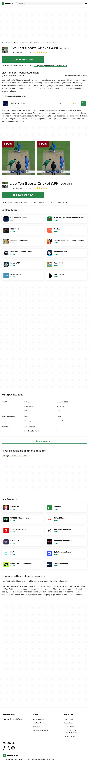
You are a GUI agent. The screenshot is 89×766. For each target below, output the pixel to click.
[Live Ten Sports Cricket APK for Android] (5, 50)
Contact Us (37, 727)
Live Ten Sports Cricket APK (41, 48)
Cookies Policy (69, 727)
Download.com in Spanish (41, 731)
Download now (24, 59)
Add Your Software (39, 723)
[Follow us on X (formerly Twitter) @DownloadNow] (8, 748)
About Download (38, 719)
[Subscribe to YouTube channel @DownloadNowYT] (13, 748)
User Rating (32, 52)
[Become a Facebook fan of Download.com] (4, 748)
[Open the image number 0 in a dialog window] (18, 158)
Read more (84, 75)
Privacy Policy (68, 719)
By (16, 52)
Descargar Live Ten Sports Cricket (14, 456)
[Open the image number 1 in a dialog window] (53, 158)
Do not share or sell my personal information (72, 731)
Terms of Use (68, 723)
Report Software (46, 441)
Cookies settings (69, 737)
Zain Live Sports (39, 576)
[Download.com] (7, 3)
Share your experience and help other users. (50, 66)
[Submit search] (17, 3)
